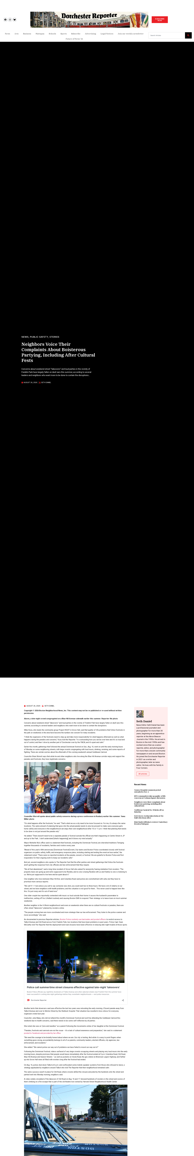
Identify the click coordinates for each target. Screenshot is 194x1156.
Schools (52, 34)
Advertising (90, 34)
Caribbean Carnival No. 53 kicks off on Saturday (149, 811)
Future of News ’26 (74, 39)
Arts (16, 34)
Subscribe (75, 34)
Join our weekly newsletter (131, 34)
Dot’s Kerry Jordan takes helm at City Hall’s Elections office (148, 817)
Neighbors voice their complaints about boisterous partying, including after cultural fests (149, 804)
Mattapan (40, 34)
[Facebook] (5, 20)
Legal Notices (107, 34)
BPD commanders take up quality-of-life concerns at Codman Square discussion (150, 797)
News (7, 34)
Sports (64, 34)
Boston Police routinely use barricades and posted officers (83, 919)
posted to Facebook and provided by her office (42, 1033)
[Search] (188, 35)
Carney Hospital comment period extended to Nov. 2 (147, 791)
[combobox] (167, 35)
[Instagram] (10, 20)
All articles (143, 774)
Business (27, 34)
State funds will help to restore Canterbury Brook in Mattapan (151, 823)
